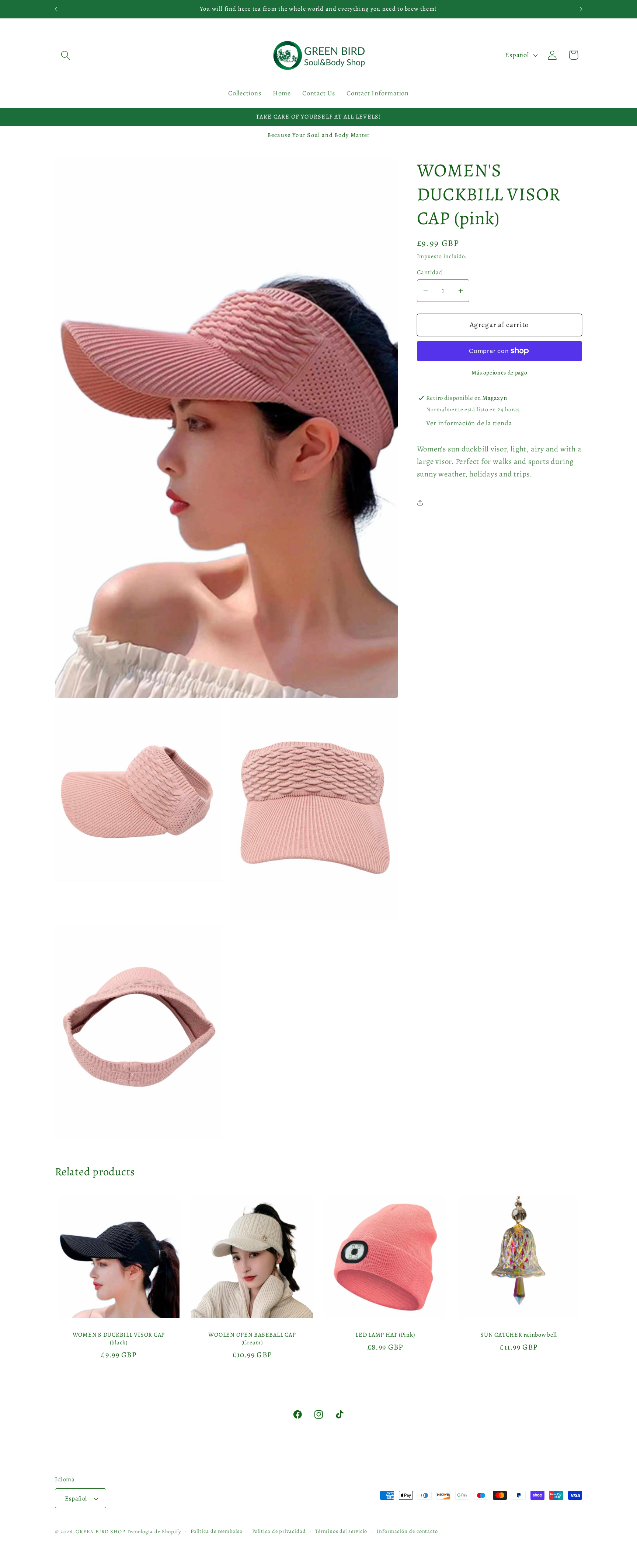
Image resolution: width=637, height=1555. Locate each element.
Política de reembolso (217, 1531)
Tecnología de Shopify (154, 1531)
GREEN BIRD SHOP (100, 1531)
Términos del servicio (341, 1531)
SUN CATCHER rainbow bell (518, 1334)
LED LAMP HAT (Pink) (385, 1334)
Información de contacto (407, 1531)
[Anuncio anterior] (56, 9)
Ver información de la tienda (469, 423)
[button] (65, 55)
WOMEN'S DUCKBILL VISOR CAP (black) (119, 1338)
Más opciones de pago (499, 372)
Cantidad (429, 272)
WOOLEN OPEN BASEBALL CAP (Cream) (252, 1338)
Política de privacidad (279, 1531)
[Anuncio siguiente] (581, 9)
